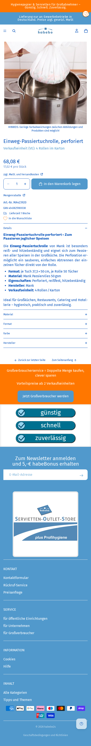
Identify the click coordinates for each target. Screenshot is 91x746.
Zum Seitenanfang (62, 360)
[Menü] (5, 31)
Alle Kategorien (15, 693)
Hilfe (7, 666)
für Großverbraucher (18, 633)
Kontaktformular (16, 578)
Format (7, 323)
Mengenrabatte (12, 195)
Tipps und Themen (17, 700)
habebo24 (50, 726)
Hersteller (9, 342)
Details (7, 228)
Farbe (6, 333)
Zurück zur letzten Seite (32, 360)
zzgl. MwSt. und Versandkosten (21, 174)
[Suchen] (14, 31)
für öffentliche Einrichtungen (25, 619)
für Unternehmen (16, 626)
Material (8, 314)
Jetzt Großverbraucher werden (46, 396)
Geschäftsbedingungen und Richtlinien (45, 735)
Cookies (9, 659)
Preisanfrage (12, 592)
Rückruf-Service (15, 585)
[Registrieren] (81, 475)
